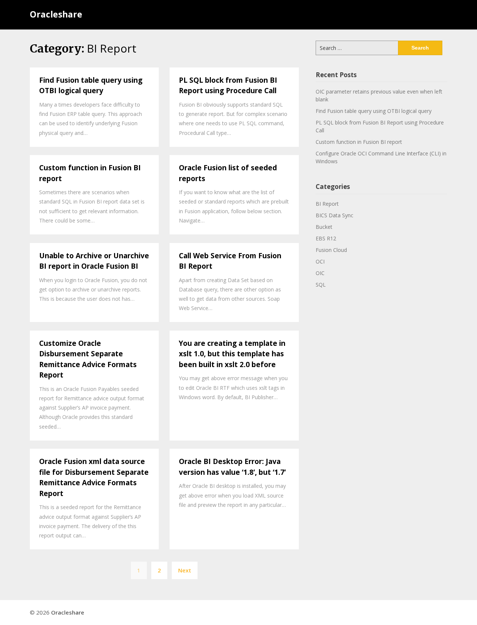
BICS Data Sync (334, 215)
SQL (321, 284)
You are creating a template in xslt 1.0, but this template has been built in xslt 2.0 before (232, 353)
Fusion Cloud (331, 249)
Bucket (324, 226)
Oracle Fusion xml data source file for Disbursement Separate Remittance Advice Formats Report (94, 477)
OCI (320, 261)
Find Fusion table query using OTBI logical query (90, 85)
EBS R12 (326, 238)
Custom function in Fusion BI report (359, 141)
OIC (320, 273)
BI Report (327, 203)
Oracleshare (56, 14)
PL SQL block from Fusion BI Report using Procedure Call (228, 85)
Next (184, 570)
